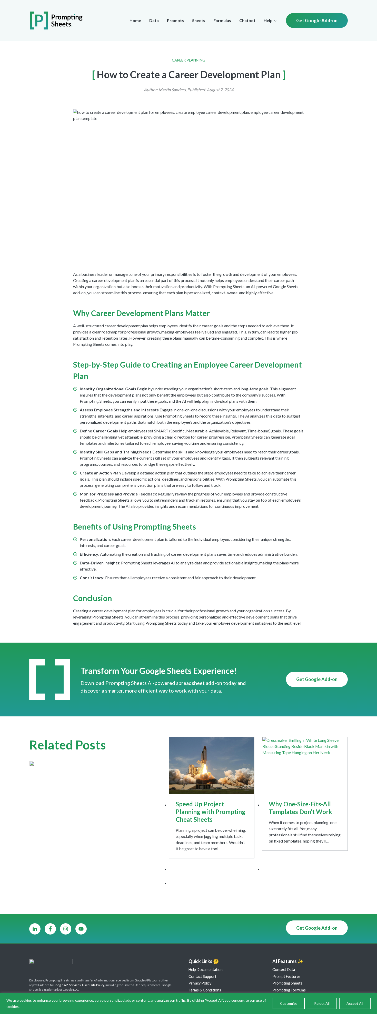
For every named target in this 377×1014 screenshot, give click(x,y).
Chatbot (247, 20)
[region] (188, 1003)
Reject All (322, 1003)
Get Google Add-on (317, 20)
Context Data (283, 969)
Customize (288, 1003)
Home (135, 20)
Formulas (222, 20)
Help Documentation (205, 969)
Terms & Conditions (204, 990)
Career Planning (188, 60)
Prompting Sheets (287, 983)
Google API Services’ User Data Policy (78, 985)
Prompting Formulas (289, 990)
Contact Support (202, 976)
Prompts (175, 20)
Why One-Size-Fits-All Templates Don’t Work (300, 807)
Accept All (354, 1003)
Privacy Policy (199, 983)
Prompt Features (286, 976)
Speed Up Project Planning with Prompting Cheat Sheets (210, 811)
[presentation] (211, 765)
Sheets (198, 20)
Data (154, 20)
